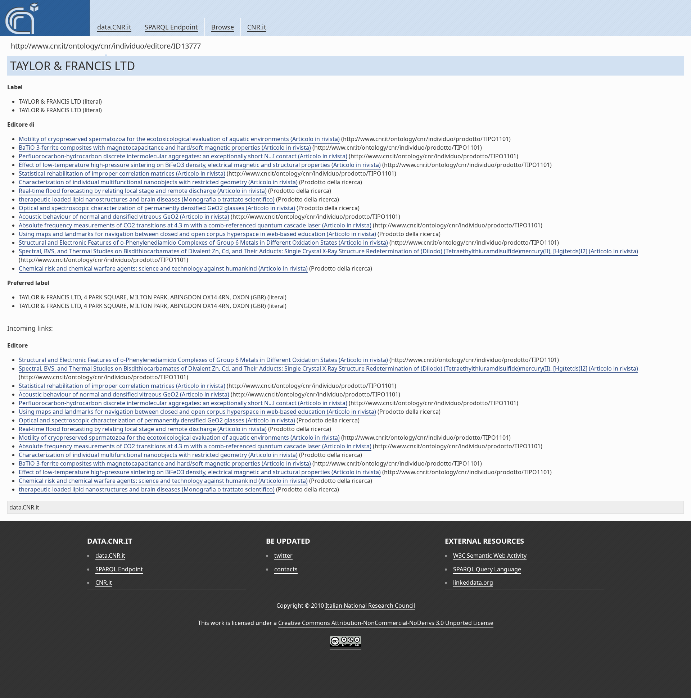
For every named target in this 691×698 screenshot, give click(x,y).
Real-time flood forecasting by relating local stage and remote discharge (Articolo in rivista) (143, 191)
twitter (283, 555)
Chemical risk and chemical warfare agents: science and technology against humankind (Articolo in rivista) (163, 268)
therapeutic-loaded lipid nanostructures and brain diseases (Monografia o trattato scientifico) (147, 199)
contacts (286, 569)
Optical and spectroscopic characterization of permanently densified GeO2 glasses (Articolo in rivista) (157, 208)
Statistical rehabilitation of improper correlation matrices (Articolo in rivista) (122, 173)
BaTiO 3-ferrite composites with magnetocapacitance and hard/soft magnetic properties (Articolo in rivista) (165, 147)
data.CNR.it (114, 27)
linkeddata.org (473, 582)
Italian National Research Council (370, 605)
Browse (222, 27)
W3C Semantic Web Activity (490, 555)
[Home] (45, 18)
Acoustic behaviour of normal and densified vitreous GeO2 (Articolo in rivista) (124, 217)
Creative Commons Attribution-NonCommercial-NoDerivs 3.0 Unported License (385, 623)
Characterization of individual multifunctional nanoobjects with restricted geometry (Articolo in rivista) (158, 182)
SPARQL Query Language (487, 569)
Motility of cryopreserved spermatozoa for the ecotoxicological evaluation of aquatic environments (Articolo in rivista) (179, 139)
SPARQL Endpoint (171, 27)
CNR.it (256, 27)
